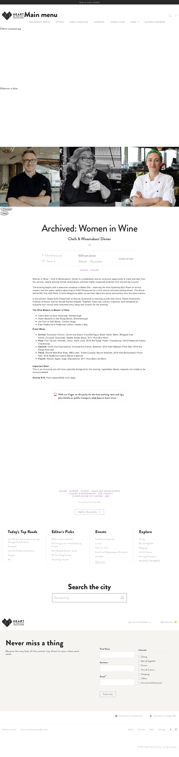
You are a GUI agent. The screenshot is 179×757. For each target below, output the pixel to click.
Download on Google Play (165, 715)
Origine (11, 555)
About (130, 729)
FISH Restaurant (54, 255)
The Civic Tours (102, 547)
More (133, 22)
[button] (170, 16)
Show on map (126, 259)
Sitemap (161, 729)
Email (102, 676)
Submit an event (9, 729)
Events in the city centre (87, 496)
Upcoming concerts (60, 559)
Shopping (99, 22)
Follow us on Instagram (176, 729)
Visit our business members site (34, 729)
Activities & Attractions (151, 682)
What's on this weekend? (62, 539)
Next (5, 213)
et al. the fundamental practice (21, 550)
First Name (105, 648)
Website (82, 261)
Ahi (9, 559)
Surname (104, 662)
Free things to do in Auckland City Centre (67, 545)
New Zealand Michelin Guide (64, 550)
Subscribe (108, 694)
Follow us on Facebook (171, 729)
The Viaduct (105, 493)
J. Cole (98, 543)
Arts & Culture (145, 552)
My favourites (167, 622)
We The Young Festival (61, 555)
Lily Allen (99, 556)
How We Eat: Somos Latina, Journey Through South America (24, 541)
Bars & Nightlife (79, 22)
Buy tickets (96, 261)
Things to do (117, 22)
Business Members (155, 22)
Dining (84, 270)
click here (97, 398)
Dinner (95, 270)
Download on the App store (131, 715)
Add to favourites (89, 245)
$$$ (107, 496)
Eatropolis (12, 546)
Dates (50, 261)
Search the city (89, 587)
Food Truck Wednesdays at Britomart (111, 552)
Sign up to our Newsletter (138, 622)
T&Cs (151, 729)
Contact (141, 729)
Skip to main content (89, 2)
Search (122, 597)
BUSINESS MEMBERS (149, 560)
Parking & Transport (147, 556)
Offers (144, 678)
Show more (100, 561)
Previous (7, 208)
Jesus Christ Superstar (105, 539)
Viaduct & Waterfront (82, 493)
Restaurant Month (39, 22)
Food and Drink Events (106, 491)
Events (60, 22)
